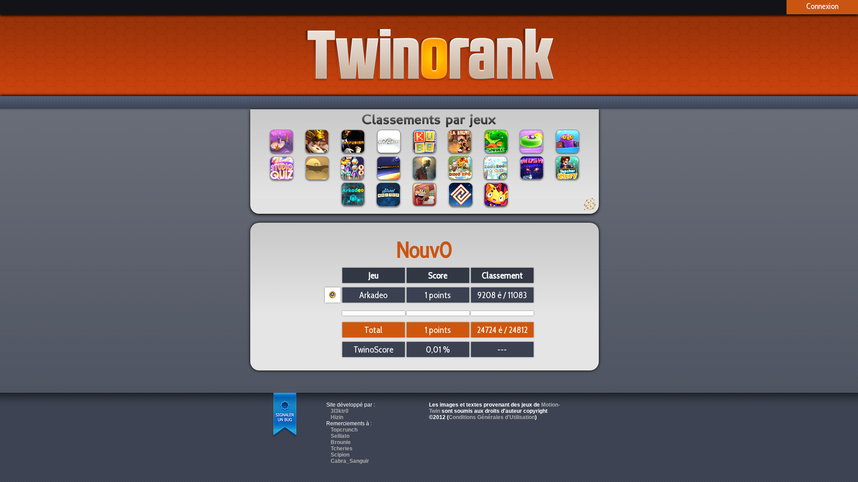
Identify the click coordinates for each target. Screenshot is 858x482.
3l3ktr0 (340, 411)
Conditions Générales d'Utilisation (492, 417)
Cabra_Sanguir (350, 461)
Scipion (340, 455)
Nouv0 (424, 249)
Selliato (340, 436)
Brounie (341, 442)
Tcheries (342, 448)
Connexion (822, 6)
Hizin (337, 417)
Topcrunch (344, 430)
